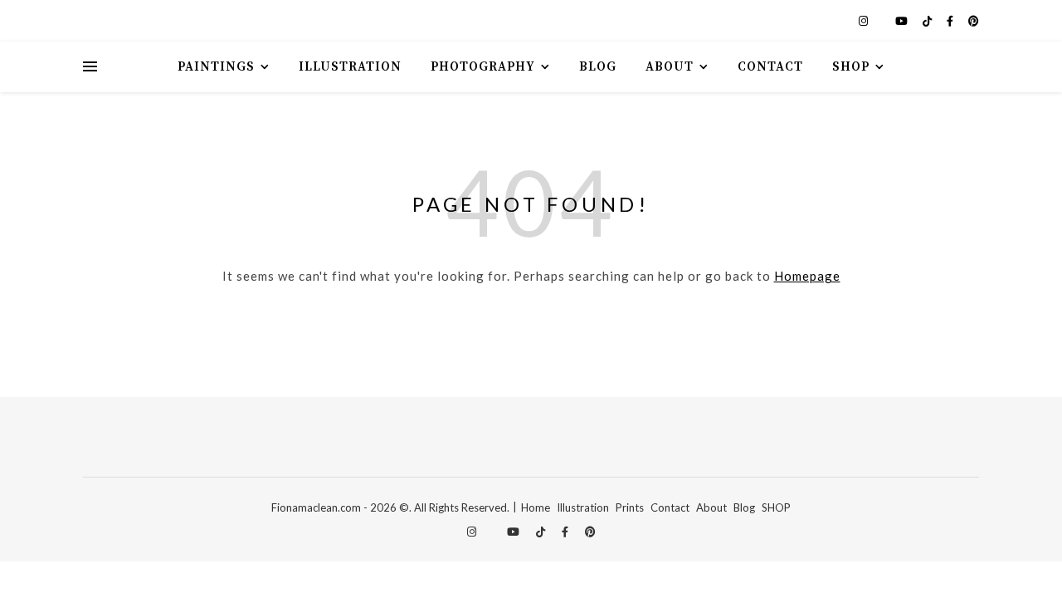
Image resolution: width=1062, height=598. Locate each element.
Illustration (350, 67)
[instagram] (864, 20)
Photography (483, 67)
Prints (630, 507)
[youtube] (902, 20)
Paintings (216, 67)
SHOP (776, 507)
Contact (770, 67)
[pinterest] (973, 20)
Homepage (807, 275)
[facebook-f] (951, 20)
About (669, 67)
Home (535, 507)
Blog (597, 67)
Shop (851, 67)
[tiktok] (928, 20)
